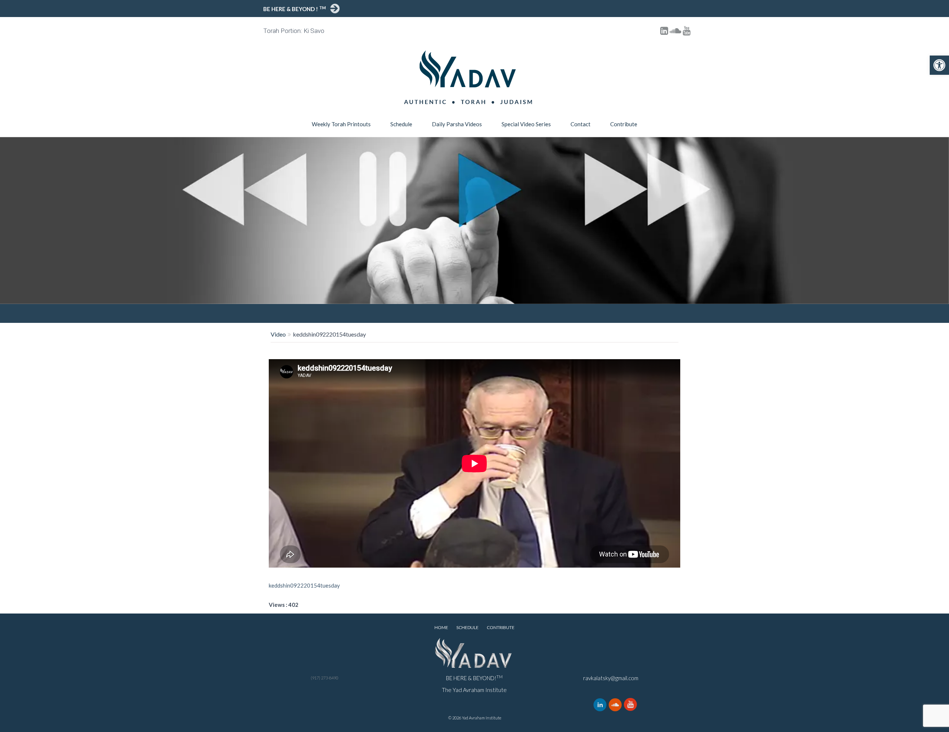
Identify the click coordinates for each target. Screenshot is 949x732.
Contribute (623, 124)
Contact (581, 124)
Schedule (401, 124)
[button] (939, 65)
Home (441, 627)
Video (278, 334)
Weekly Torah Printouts (341, 124)
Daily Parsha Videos (457, 124)
